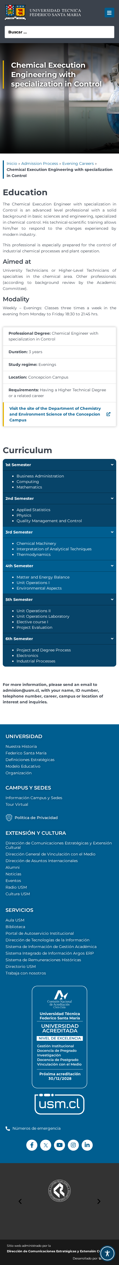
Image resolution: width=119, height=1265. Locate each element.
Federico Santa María (26, 753)
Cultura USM (18, 893)
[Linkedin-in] (87, 1145)
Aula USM (15, 920)
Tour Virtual (17, 804)
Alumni (13, 867)
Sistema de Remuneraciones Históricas (43, 959)
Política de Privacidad (36, 817)
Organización (19, 772)
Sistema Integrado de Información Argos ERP (50, 953)
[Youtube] (59, 1145)
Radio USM (16, 887)
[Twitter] (45, 1145)
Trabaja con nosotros (26, 973)
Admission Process (39, 163)
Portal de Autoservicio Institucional (40, 933)
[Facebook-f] (31, 1145)
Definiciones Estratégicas (30, 759)
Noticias (13, 873)
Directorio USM (21, 966)
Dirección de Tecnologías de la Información (47, 939)
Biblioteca (15, 926)
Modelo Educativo (23, 766)
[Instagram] (73, 1145)
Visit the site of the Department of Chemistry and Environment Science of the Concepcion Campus (55, 414)
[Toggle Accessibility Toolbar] (107, 1253)
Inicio (12, 163)
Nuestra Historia (21, 746)
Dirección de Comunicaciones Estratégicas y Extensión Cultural (59, 845)
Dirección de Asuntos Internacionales (42, 860)
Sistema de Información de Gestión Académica (51, 946)
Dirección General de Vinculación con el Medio (50, 854)
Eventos (13, 880)
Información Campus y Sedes (34, 797)
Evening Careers (78, 163)
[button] (109, 12)
